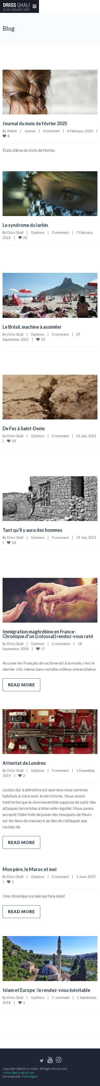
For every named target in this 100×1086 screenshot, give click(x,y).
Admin (12, 131)
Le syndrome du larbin (25, 225)
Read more (21, 684)
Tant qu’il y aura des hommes (32, 530)
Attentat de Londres (24, 763)
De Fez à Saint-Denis (24, 428)
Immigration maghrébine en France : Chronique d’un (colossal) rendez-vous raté (48, 634)
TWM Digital (29, 1076)
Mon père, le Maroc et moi (29, 869)
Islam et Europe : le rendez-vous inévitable (46, 990)
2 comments (61, 644)
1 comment (60, 997)
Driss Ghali (15, 232)
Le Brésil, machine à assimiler (32, 327)
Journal (29, 131)
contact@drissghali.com (18, 1072)
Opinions (37, 232)
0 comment (51, 131)
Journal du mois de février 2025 (35, 123)
